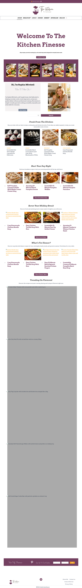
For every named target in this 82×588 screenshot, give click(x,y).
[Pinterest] (41, 579)
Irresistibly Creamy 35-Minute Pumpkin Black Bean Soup (69, 265)
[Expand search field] (66, 18)
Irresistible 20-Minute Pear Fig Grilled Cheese (50, 227)
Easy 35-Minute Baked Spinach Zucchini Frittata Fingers (50, 265)
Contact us (72, 579)
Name (63, 560)
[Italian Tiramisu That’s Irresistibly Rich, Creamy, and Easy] (42, 312)
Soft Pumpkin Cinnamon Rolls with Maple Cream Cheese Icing (14, 188)
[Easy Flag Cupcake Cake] (42, 417)
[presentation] (13, 137)
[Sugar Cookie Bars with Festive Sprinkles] (42, 521)
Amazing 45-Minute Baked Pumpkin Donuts (32, 187)
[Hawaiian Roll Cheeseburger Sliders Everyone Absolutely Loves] (42, 469)
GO (72, 562)
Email (55, 560)
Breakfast (47, 148)
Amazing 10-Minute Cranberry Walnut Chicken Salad (69, 228)
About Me (65, 579)
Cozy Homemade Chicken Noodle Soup (68, 151)
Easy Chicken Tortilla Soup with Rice (32, 227)
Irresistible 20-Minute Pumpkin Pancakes (69, 187)
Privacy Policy (69, 584)
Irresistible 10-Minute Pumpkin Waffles (50, 187)
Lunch (64, 148)
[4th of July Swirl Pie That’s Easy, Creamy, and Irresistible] (42, 364)
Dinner (69, 148)
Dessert (9, 148)
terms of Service (68, 581)
